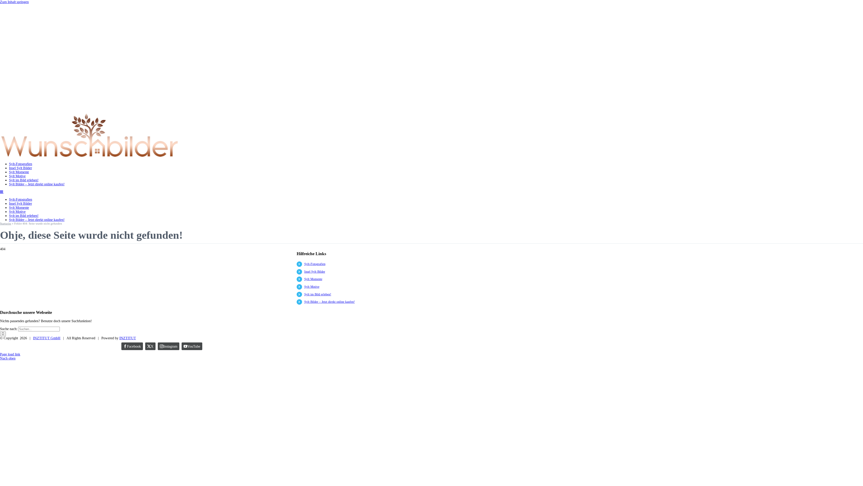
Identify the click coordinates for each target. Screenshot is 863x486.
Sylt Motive (311, 286)
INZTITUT (127, 338)
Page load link (10, 354)
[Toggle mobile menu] (2, 192)
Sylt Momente (313, 279)
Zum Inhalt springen (14, 2)
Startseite (5, 223)
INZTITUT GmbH (46, 338)
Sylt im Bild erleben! (317, 294)
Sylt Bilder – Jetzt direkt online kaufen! (329, 302)
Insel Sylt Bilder (314, 271)
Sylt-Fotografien (314, 264)
